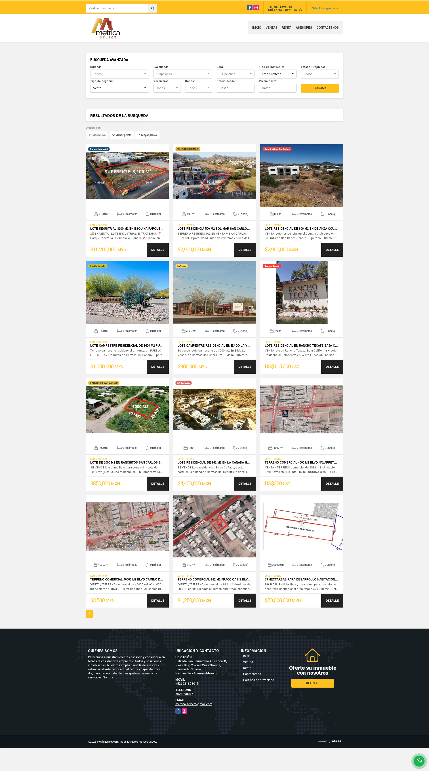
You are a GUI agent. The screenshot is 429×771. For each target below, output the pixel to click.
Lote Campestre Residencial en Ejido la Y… (214, 345)
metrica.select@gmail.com (193, 704)
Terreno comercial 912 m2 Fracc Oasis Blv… (214, 579)
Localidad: (161, 67)
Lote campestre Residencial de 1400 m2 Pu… (126, 345)
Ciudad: (95, 67)
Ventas (271, 27)
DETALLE (157, 250)
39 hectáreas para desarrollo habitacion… (301, 579)
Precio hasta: (268, 81)
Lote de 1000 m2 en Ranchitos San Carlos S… (127, 462)
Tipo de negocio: (102, 81)
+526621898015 (285, 10)
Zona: (221, 67)
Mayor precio (149, 135)
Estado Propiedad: (314, 67)
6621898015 (283, 6)
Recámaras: (161, 81)
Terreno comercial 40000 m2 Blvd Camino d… (126, 579)
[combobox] (119, 74)
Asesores (304, 27)
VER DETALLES (127, 175)
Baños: (190, 81)
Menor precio (123, 135)
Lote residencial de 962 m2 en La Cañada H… (214, 462)
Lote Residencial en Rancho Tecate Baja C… (301, 345)
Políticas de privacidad (258, 680)
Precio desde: (226, 81)
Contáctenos (328, 27)
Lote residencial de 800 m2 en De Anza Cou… (301, 228)
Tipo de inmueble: (271, 67)
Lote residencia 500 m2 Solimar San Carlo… (214, 228)
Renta (286, 27)
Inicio (256, 27)
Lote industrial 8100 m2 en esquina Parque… (126, 228)
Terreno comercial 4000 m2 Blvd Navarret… (301, 462)
